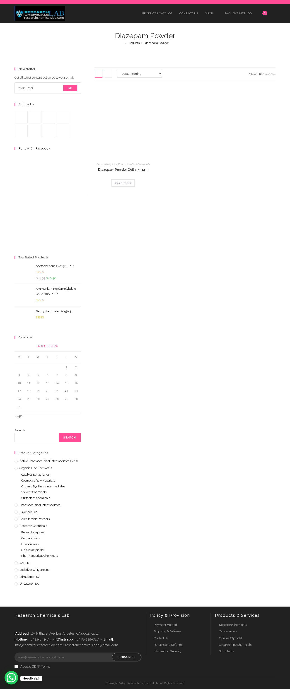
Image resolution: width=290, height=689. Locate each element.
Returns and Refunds (168, 644)
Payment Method (165, 624)
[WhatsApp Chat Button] (11, 677)
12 (260, 73)
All (273, 73)
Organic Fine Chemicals (35, 468)
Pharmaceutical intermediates (39, 505)
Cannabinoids (30, 538)
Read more (123, 183)
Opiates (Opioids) (32, 550)
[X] (21, 117)
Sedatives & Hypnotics (34, 569)
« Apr (18, 416)
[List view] (108, 74)
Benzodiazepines (107, 164)
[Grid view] (98, 74)
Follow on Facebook (34, 148)
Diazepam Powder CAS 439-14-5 (123, 169)
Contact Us (161, 638)
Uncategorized (29, 583)
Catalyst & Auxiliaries (35, 474)
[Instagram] (49, 117)
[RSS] (63, 131)
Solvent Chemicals (33, 492)
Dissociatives (30, 544)
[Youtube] (49, 131)
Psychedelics (28, 512)
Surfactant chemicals (35, 498)
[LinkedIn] (63, 117)
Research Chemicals (33, 526)
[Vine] (35, 131)
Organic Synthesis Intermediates (43, 486)
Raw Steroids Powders (34, 519)
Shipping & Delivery (167, 631)
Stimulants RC (29, 576)
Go (70, 88)
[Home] (122, 43)
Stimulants (226, 651)
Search (19, 430)
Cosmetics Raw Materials (38, 480)
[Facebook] (35, 117)
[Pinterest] (21, 131)
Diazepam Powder (156, 43)
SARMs (24, 562)
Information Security (167, 651)
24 (266, 73)
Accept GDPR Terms (35, 666)
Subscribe (126, 657)
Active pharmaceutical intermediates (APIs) (48, 461)
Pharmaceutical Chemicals (134, 164)
